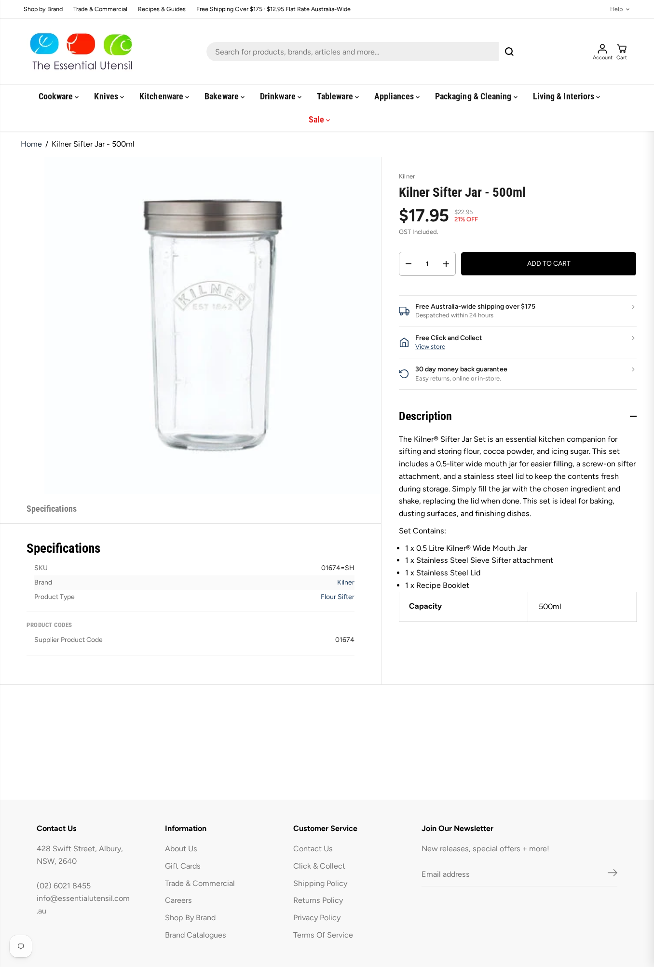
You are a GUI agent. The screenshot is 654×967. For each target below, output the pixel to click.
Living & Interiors (565, 96)
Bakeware (222, 96)
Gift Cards (183, 866)
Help (616, 9)
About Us (181, 848)
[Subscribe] (612, 874)
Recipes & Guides (162, 9)
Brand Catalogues (195, 935)
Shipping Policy (320, 883)
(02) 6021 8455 (64, 885)
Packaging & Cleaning (474, 96)
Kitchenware (162, 96)
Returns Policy (318, 900)
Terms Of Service (323, 935)
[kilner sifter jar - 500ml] (212, 325)
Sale (317, 119)
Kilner (345, 582)
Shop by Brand (43, 9)
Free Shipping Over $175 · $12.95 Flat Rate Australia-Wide (273, 9)
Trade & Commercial (100, 9)
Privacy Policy (317, 917)
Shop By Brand (190, 917)
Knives (107, 96)
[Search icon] (509, 51)
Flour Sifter (337, 597)
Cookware (57, 96)
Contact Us (313, 848)
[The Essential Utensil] (79, 52)
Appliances (395, 96)
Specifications (52, 509)
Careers (178, 900)
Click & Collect (319, 866)
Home (31, 144)
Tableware (336, 96)
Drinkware (279, 96)
